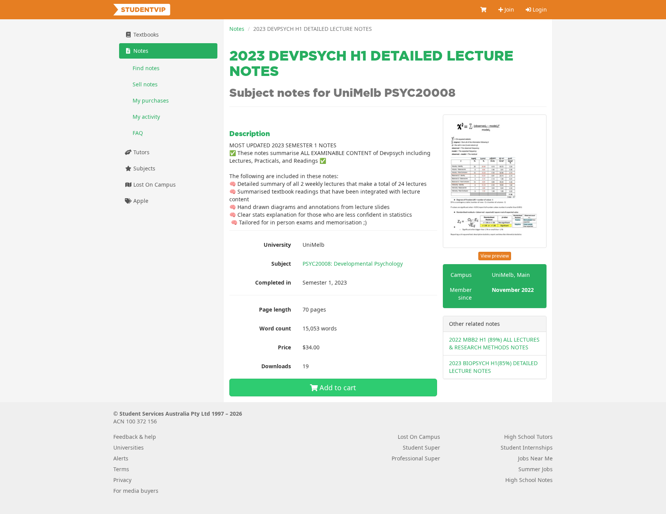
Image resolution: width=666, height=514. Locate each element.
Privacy (122, 480)
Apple (140, 200)
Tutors (141, 152)
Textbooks (145, 34)
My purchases (151, 100)
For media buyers (135, 490)
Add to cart (337, 387)
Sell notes (145, 84)
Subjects (143, 168)
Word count (275, 328)
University (277, 244)
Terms (121, 469)
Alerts (120, 458)
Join (508, 9)
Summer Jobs (535, 469)
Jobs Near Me (535, 458)
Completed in (273, 282)
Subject (281, 263)
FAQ (138, 133)
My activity (146, 116)
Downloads (276, 366)
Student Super (421, 447)
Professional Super (416, 458)
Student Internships (527, 447)
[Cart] (483, 9)
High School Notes (529, 480)
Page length (275, 309)
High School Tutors (528, 436)
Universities (128, 447)
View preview (495, 256)
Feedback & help (134, 436)
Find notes (146, 68)
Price (284, 347)
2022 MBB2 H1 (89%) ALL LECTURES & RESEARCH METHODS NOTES (494, 343)
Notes (236, 28)
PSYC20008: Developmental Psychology (353, 263)
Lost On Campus (154, 184)
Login (539, 9)
